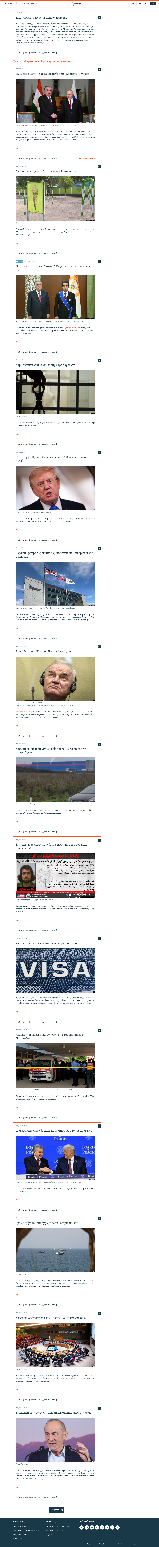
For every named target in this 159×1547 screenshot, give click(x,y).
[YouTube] (140, 3)
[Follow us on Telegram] (107, 1527)
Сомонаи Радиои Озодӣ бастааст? (26, 1530)
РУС (133, 4)
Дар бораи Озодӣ (19, 1526)
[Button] (27, 53)
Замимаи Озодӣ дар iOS (55, 1530)
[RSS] (112, 1527)
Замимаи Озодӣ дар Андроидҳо (58, 1526)
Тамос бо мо (17, 1539)
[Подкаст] (117, 1527)
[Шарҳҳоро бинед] (86, 159)
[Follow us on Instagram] (97, 1527)
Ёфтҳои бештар (57, 1510)
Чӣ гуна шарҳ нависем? (22, 1535)
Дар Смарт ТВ (51, 1535)
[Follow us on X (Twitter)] (102, 1527)
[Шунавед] (146, 3)
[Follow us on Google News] (82, 1527)
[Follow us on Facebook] (87, 1527)
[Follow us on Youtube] (92, 1527)
